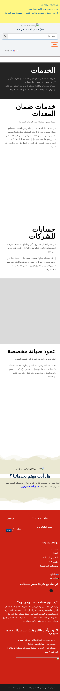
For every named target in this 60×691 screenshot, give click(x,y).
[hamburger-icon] (54, 44)
